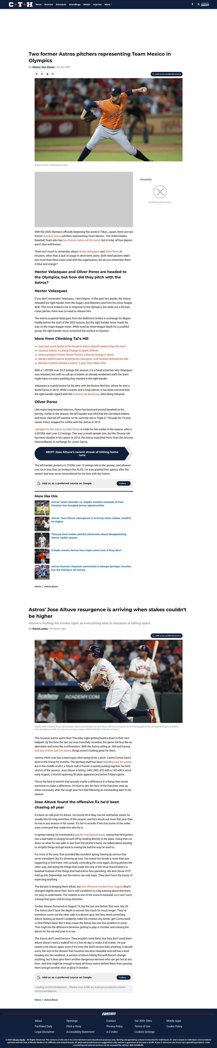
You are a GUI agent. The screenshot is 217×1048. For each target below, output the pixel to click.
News (38, 4)
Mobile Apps (173, 1020)
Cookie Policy (174, 1026)
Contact (111, 1020)
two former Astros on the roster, (82, 240)
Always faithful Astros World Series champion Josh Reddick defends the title (83, 358)
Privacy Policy (114, 1026)
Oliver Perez (112, 251)
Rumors (48, 4)
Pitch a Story (73, 1026)
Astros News (51, 586)
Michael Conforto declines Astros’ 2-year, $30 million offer (72, 363)
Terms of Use (142, 1026)
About (38, 1020)
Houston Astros (52, 236)
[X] (198, 4)
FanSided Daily (43, 1026)
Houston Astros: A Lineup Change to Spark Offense (68, 350)
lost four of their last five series (53, 750)
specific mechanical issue (90, 834)
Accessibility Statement (80, 1031)
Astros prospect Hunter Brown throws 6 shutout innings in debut (76, 354)
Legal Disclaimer (44, 1031)
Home (38, 586)
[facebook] (192, 4)
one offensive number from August (102, 886)
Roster (86, 4)
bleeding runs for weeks (117, 761)
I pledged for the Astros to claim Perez (57, 429)
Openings (72, 1020)
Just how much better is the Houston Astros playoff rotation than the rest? (82, 346)
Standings (74, 4)
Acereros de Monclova (86, 394)
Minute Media (18, 1040)
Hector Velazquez (88, 251)
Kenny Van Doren (43, 67)
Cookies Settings (145, 1031)
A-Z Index (112, 1031)
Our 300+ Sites (143, 1020)
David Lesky (40, 628)
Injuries (97, 4)
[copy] (53, 74)
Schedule (61, 4)
